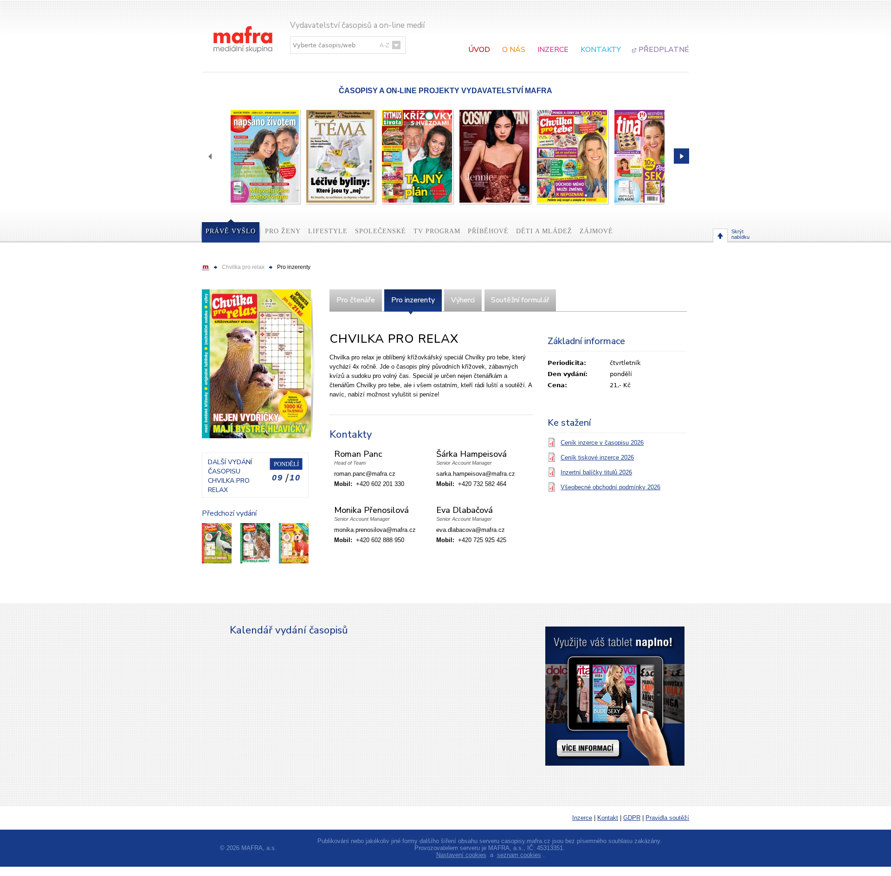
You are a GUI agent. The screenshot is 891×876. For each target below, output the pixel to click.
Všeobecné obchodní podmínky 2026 (610, 487)
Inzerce (552, 50)
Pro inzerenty (413, 300)
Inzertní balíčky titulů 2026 (596, 472)
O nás (513, 50)
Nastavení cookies (461, 854)
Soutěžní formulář (520, 300)
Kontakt (607, 817)
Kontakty (601, 50)
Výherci (463, 300)
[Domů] (243, 29)
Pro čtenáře (355, 300)
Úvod (479, 50)
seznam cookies (519, 854)
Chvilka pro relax (243, 267)
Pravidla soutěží (667, 817)
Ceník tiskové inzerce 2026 (597, 457)
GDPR (631, 817)
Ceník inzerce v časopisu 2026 (602, 442)
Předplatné (664, 50)
